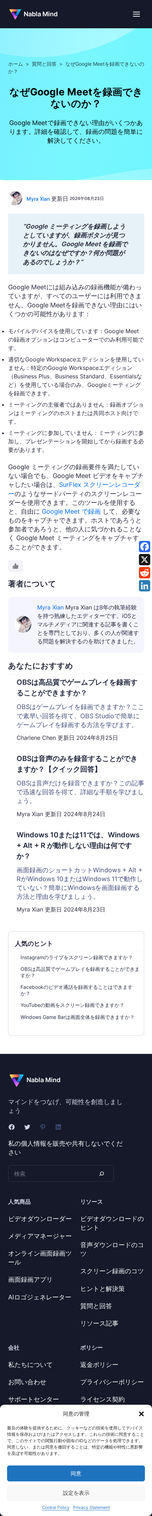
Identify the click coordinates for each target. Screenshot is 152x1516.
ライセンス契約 (102, 1399)
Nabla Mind (41, 14)
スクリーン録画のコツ (112, 1271)
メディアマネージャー (40, 1236)
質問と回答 (44, 64)
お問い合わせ (27, 1382)
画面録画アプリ (30, 1279)
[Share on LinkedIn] (144, 585)
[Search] (101, 1173)
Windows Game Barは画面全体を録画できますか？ (78, 1017)
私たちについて (30, 1364)
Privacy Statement (91, 1507)
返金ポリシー (99, 1364)
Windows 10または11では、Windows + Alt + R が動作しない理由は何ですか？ (78, 845)
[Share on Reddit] (144, 572)
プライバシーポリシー (112, 1382)
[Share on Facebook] (144, 546)
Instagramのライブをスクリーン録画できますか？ (77, 957)
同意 (76, 1473)
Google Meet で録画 (71, 511)
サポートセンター (33, 1399)
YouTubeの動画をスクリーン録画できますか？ (72, 1005)
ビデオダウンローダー (40, 1218)
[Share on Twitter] (144, 559)
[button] (141, 1413)
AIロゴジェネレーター (39, 1297)
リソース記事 (99, 1323)
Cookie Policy (56, 1507)
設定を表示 (76, 1493)
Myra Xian (38, 199)
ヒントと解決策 (102, 1288)
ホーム (15, 64)
